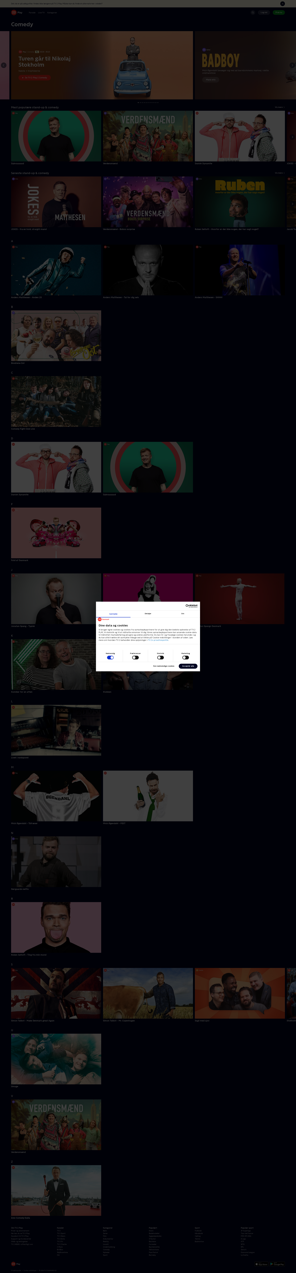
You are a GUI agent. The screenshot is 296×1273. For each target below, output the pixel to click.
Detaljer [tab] (148, 614)
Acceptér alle (188, 666)
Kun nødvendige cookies (163, 666)
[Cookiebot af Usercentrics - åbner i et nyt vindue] (187, 606)
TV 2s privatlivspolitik (158, 640)
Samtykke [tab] (113, 614)
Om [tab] (182, 614)
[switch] (135, 657)
